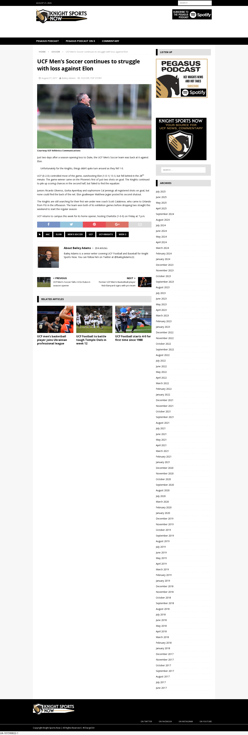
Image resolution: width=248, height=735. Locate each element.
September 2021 (165, 417)
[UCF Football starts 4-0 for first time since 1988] (133, 319)
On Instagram (186, 721)
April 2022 (161, 377)
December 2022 (164, 332)
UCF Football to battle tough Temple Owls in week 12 (91, 339)
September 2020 (165, 484)
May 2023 (161, 304)
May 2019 (161, 558)
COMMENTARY (110, 41)
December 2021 (164, 400)
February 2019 (164, 575)
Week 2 (122, 234)
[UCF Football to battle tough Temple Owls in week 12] (94, 319)
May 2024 (161, 236)
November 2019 (165, 524)
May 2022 (161, 371)
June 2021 (161, 434)
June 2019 (161, 552)
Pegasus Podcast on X (80, 41)
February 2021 (164, 456)
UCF (91, 234)
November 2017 (165, 659)
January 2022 (163, 394)
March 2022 (162, 383)
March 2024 (162, 248)
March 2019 (162, 569)
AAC (48, 234)
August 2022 (163, 355)
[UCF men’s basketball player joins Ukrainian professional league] (55, 319)
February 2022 (164, 388)
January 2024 (163, 259)
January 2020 (163, 513)
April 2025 (161, 208)
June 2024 (161, 230)
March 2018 (162, 637)
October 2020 (163, 479)
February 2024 (164, 253)
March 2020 (162, 501)
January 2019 (163, 580)
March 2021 (162, 451)
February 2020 (164, 507)
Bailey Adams (69, 78)
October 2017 (163, 665)
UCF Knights (106, 234)
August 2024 (163, 219)
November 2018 (165, 591)
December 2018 (164, 586)
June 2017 (161, 687)
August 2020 (163, 490)
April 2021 (161, 445)
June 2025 (161, 197)
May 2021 (161, 439)
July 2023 (161, 293)
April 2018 (161, 631)
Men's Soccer (75, 234)
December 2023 (164, 264)
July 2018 (161, 614)
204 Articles (101, 248)
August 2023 (163, 287)
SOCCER (85, 78)
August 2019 (163, 541)
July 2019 (161, 546)
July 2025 (161, 191)
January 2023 (163, 326)
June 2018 (161, 620)
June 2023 (161, 298)
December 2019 (164, 518)
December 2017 (164, 654)
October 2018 (163, 597)
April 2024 (161, 242)
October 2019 (163, 529)
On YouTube (206, 721)
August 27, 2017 (49, 78)
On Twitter (146, 721)
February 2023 (164, 321)
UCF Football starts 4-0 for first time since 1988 (133, 338)
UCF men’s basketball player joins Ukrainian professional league (52, 339)
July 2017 (161, 682)
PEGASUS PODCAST (47, 41)
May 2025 (161, 202)
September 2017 (165, 670)
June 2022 (161, 366)
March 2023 (162, 315)
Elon (59, 234)
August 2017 (163, 676)
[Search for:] (195, 2)
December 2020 (164, 467)
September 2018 (165, 603)
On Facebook (165, 721)
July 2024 (161, 225)
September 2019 (165, 535)
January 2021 (163, 462)
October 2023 (163, 276)
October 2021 (163, 411)
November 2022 (165, 338)
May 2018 (161, 625)
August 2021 (163, 422)
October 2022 (163, 343)
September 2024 (165, 214)
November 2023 (165, 270)
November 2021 (165, 405)
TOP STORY (96, 78)
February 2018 (164, 642)
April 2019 (161, 563)
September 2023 (165, 281)
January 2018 (163, 648)
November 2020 (165, 473)
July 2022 (161, 360)
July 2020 (161, 496)
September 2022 (165, 349)
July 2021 (161, 428)
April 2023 (161, 310)
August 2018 (163, 609)
